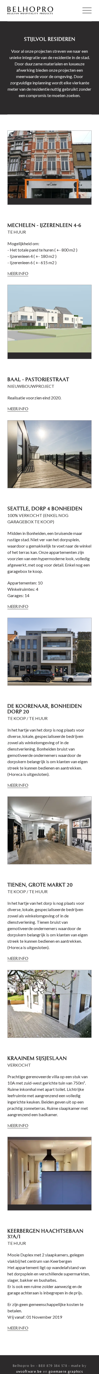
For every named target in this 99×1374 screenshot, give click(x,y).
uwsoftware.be (29, 1371)
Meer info (17, 274)
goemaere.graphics (66, 1371)
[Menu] (84, 10)
